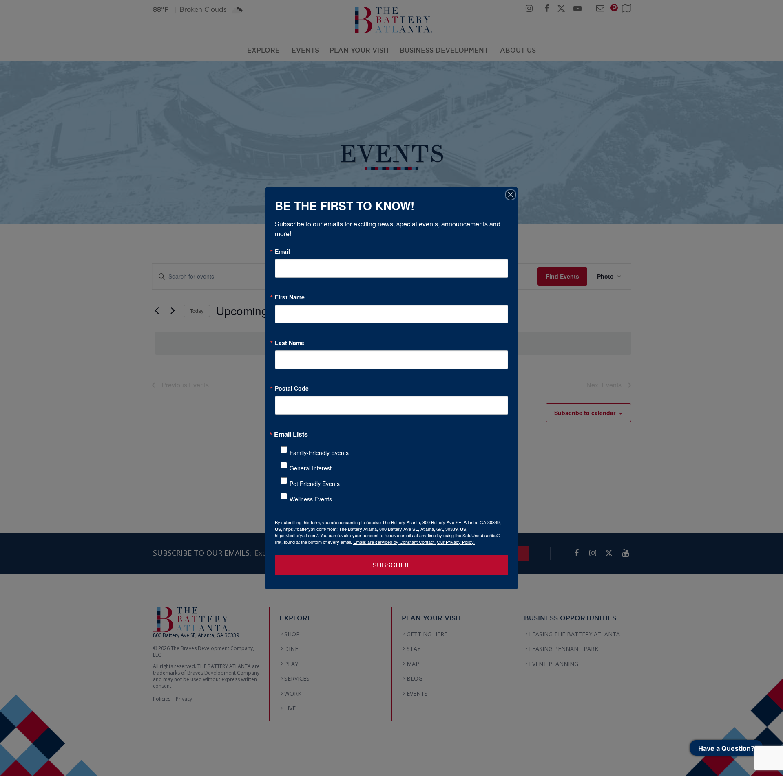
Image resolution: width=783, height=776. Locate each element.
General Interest (311, 468)
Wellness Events (311, 499)
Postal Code (292, 388)
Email (282, 251)
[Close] (510, 195)
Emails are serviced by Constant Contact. (394, 542)
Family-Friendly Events (319, 452)
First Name (290, 297)
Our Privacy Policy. (456, 542)
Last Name (289, 342)
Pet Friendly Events (315, 483)
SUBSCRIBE (391, 564)
